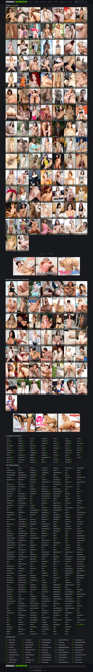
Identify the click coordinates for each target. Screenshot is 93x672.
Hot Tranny (11, 657)
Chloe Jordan (22, 552)
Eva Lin (32, 486)
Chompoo (21, 554)
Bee (8, 617)
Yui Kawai (80, 605)
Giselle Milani (33, 524)
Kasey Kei (45, 503)
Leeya (44, 580)
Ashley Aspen (10, 566)
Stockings (68, 462)
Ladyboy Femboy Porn (63, 652)
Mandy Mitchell (57, 472)
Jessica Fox (45, 468)
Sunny (79, 475)
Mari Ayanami (57, 482)
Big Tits (10, 462)
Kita (43, 547)
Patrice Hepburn (69, 507)
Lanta (44, 570)
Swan (79, 479)
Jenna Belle (33, 612)
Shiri (67, 610)
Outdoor (56, 443)
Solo (67, 457)
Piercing (56, 455)
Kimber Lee (45, 542)
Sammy (67, 575)
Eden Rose (21, 622)
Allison (9, 507)
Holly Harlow (33, 556)
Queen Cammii (69, 552)
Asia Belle (10, 570)
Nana (55, 568)
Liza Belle (44, 622)
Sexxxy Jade (68, 603)
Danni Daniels (22, 589)
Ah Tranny (11, 647)
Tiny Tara (80, 517)
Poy (66, 542)
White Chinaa (80, 577)
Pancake (68, 493)
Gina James (33, 521)
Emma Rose (21, 633)
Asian (9, 441)
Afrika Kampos (11, 479)
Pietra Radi (68, 526)
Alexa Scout (10, 491)
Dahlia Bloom (22, 577)
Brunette (21, 448)
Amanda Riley (10, 514)
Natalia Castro (57, 587)
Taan (79, 484)
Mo (54, 547)
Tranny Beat (61, 642)
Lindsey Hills (45, 612)
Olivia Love (68, 482)
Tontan (79, 519)
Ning (55, 622)
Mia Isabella (57, 517)
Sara (67, 587)
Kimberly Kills (45, 545)
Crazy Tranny (12, 640)
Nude (44, 462)
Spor (67, 633)
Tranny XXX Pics (79, 647)
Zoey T (79, 622)
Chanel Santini (22, 540)
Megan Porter (57, 503)
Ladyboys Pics (28, 647)
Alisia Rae (10, 503)
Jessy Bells (45, 470)
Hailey (32, 542)
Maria (55, 486)
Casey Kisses (22, 531)
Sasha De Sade (69, 594)
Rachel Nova (68, 559)
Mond (55, 549)
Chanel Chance (22, 535)
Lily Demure (45, 610)
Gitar (32, 526)
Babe (9, 448)
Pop (66, 540)
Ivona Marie (33, 577)
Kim (43, 538)
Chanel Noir (21, 538)
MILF (43, 459)
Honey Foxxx (33, 568)
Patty (67, 510)
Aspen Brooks (10, 573)
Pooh (67, 538)
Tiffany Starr (81, 514)
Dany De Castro (22, 591)
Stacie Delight (80, 468)
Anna (9, 549)
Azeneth (9, 594)
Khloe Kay (45, 535)
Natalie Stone (56, 596)
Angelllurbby (10, 547)
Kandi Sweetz (45, 491)
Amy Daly (9, 531)
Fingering (33, 445)
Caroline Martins (22, 526)
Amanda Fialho (11, 512)
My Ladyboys (45, 649)
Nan (55, 566)
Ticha (79, 510)
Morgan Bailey (57, 552)
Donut (20, 612)
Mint (55, 540)
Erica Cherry (33, 470)
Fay (31, 500)
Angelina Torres (11, 545)
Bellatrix (9, 631)
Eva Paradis (33, 491)
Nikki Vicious (56, 615)
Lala (43, 568)
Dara (20, 596)
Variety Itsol (80, 549)
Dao (20, 594)
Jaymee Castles (34, 608)
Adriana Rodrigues (12, 475)
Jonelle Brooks (46, 482)
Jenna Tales (33, 622)
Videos (56, 1)
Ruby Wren (68, 566)
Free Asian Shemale (46, 657)
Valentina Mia (80, 531)
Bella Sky (9, 629)
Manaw (55, 470)
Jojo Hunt (44, 479)
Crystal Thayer (22, 575)
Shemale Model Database (64, 647)
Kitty (43, 549)
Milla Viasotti (57, 528)
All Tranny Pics (78, 652)
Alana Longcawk (11, 486)
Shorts (67, 445)
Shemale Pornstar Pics (80, 654)
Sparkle (67, 629)
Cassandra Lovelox (23, 533)
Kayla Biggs (45, 510)
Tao (78, 493)
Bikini (20, 438)
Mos (55, 554)
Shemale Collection (29, 654)
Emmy (32, 468)
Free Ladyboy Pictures (14, 654)
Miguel (55, 526)
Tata (78, 496)
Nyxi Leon (68, 477)
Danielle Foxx (22, 587)
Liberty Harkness (46, 601)
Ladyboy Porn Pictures (63, 640)
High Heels (45, 438)
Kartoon (44, 500)
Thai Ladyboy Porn (79, 640)
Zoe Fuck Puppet (81, 619)
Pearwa (67, 519)
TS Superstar (28, 640)
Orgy (55, 441)
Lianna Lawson (46, 598)
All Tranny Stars (12, 649)
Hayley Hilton (33, 549)
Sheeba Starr (69, 605)
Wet (78, 455)
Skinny (68, 448)
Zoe (78, 617)
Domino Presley (22, 610)
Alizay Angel (10, 505)
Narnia (55, 580)
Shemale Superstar (37, 670)
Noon (55, 633)
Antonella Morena (11, 556)
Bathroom (10, 452)
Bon (20, 491)
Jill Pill (44, 475)
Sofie (67, 622)
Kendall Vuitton (45, 528)
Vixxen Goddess (81, 570)
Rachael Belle (69, 556)
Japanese (45, 443)
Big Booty (10, 457)
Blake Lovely (21, 486)
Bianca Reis (21, 472)
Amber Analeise (11, 519)
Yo (78, 598)
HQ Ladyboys (61, 649)
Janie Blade (33, 598)
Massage (44, 455)
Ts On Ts (80, 448)
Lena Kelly (45, 587)
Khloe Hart (45, 533)
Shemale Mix (12, 642)
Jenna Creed (33, 615)
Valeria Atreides (81, 535)
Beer (8, 619)
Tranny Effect (45, 644)
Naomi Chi (56, 577)
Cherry (20, 547)
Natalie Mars (57, 594)
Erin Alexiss (33, 475)
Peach (67, 514)
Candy (20, 517)
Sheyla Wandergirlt (70, 608)
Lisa (43, 615)
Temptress (80, 500)
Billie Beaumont (22, 477)
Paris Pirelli (68, 503)
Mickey (55, 521)
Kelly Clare (45, 517)
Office (55, 438)
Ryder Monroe (69, 570)
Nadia (55, 559)
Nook (55, 631)
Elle (19, 626)
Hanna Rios (33, 545)
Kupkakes (45, 556)
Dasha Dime (21, 598)
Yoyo (78, 603)
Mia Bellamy (56, 514)
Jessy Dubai (45, 472)
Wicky (78, 580)
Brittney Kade (22, 496)
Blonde (21, 441)
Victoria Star (80, 563)
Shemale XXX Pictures (80, 642)
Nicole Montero (57, 608)
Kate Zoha (45, 507)
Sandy (67, 580)
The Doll (79, 503)
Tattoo (79, 438)
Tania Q (79, 491)
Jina (43, 477)
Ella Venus (21, 624)
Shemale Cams (63, 1)
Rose (67, 563)
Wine (79, 582)
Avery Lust (10, 591)
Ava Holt (9, 587)
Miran (55, 545)
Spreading (68, 459)
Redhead (68, 441)
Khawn (44, 531)
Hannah (32, 547)
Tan (78, 489)
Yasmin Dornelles (81, 594)
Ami (8, 521)
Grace (32, 531)
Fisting (32, 448)
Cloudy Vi (21, 570)
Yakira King (80, 589)
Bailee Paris (10, 598)
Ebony (21, 462)
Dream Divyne (22, 615)
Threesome (80, 443)
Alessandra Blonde (12, 489)
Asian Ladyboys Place (63, 662)
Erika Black (33, 472)
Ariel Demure (10, 559)
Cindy (20, 561)
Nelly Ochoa (56, 603)
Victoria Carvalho (81, 556)
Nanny (55, 573)
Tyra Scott (80, 524)
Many (55, 475)
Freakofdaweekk (34, 510)
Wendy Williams (81, 575)
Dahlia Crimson (22, 580)
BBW (9, 455)
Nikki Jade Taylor (58, 610)
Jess (31, 629)
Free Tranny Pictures (46, 647)
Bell (8, 622)
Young (79, 457)
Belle (8, 633)
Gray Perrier (33, 535)
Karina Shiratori (46, 496)
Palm (67, 489)
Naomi (55, 575)
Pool (55, 457)
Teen (79, 441)
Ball (8, 605)
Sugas (79, 470)
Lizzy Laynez (45, 624)
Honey (32, 566)
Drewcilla (21, 617)
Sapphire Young (69, 584)
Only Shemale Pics (62, 657)
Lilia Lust (44, 603)
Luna (43, 631)
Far (31, 498)
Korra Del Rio (45, 552)
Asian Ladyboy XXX (79, 649)
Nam (55, 563)
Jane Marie (33, 596)
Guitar (32, 540)
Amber (9, 517)
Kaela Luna (45, 486)
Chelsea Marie (22, 545)
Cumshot (21, 455)
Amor (9, 526)
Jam (32, 591)
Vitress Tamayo (81, 566)
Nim (55, 617)
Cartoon (20, 528)
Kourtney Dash (46, 554)
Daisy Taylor (21, 584)
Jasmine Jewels (35, 603)
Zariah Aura (80, 615)
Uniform (80, 450)
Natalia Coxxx (57, 589)
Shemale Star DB (13, 652)
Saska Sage (68, 596)
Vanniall (79, 547)
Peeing (55, 452)
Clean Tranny (78, 657)
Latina (44, 448)
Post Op (55, 462)
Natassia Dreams (58, 598)
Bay (8, 615)
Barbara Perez (11, 612)
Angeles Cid (10, 540)
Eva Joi (32, 484)
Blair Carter (21, 484)
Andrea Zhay (10, 535)
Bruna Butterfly (22, 503)
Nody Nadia (56, 624)
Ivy (31, 582)
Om (66, 484)
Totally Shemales (13, 659)
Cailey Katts (21, 512)
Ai (8, 482)
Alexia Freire (10, 493)
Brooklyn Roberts (23, 498)
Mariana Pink (57, 493)
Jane (31, 594)
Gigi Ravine (33, 519)
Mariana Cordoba (58, 491)
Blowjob (21, 443)
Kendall (44, 521)
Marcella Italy (57, 479)
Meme (55, 512)
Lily (43, 608)
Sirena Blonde (68, 612)
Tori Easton (80, 521)
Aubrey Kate (10, 577)
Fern (31, 503)
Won (78, 587)
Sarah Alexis (68, 589)
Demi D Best (21, 603)
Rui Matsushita (69, 568)
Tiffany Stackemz (81, 512)
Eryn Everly (33, 482)
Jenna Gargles (34, 617)
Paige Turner (68, 486)
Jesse (32, 631)
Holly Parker (33, 559)
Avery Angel (10, 589)
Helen (32, 552)
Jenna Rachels (34, 619)
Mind (55, 535)
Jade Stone (33, 587)
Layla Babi (45, 573)
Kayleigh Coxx (45, 512)
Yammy (79, 591)
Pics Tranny (28, 662)
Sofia (67, 617)
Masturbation (46, 457)
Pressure (67, 545)
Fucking (33, 450)
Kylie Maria (45, 561)
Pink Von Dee (68, 528)
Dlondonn (21, 608)
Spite (67, 631)
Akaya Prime (10, 484)
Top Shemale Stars (46, 640)
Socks (67, 455)
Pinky (67, 531)
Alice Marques (10, 500)
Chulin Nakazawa (23, 556)
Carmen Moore (22, 524)
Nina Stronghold (57, 619)
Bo (19, 489)
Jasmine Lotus (34, 605)
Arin (8, 561)
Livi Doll (44, 619)
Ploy (67, 533)
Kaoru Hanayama (46, 493)
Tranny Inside (78, 659)
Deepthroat (21, 457)
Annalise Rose (10, 554)
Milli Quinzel (56, 531)
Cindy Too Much (22, 563)
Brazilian (21, 445)
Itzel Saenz (33, 575)
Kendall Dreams (46, 524)
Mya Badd (56, 556)
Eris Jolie (33, 477)
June (43, 484)
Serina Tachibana (70, 601)
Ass (9, 443)
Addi (8, 468)
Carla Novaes (22, 521)
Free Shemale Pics (62, 654)
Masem (55, 498)
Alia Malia (9, 496)
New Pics (37, 1)
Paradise (68, 498)
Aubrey (9, 575)
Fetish (32, 443)
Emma (20, 631)
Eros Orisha (33, 479)
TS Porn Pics (12, 644)
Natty (55, 601)
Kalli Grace (45, 489)
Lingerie (44, 452)
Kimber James (46, 540)
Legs (44, 450)
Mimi (55, 533)
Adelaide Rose (11, 470)
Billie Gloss (21, 479)
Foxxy (32, 505)
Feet (31, 441)
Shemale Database (46, 642)
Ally (8, 510)
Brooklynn (21, 500)
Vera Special (80, 554)
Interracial (45, 441)
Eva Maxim (33, 489)
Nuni (67, 470)
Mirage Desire (57, 542)
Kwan (44, 559)
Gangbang (33, 452)
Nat (54, 582)
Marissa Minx (57, 496)
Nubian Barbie (69, 468)
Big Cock (10, 459)
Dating (70, 1)
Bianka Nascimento (23, 475)
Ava (8, 584)
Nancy (55, 570)
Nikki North (56, 612)
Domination (21, 459)
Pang (67, 496)
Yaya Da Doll (80, 596)
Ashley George (11, 568)
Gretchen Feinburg (34, 538)
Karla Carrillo (45, 498)
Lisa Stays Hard (46, 617)
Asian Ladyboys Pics (46, 659)
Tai (78, 486)
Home (31, 1)
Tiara (79, 505)
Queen (67, 549)
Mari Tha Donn (57, 484)
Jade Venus (33, 589)
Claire (20, 566)
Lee (43, 577)
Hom (32, 563)
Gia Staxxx (33, 514)
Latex (44, 445)
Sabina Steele (69, 573)
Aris (8, 563)
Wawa (79, 573)
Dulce (20, 619)
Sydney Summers (81, 482)
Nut (66, 472)
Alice (8, 498)
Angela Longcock (11, 538)
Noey (55, 626)
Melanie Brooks (57, 507)
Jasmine (33, 601)
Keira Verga (45, 514)
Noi (54, 629)
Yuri (78, 610)
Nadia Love (56, 561)
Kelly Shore (45, 519)
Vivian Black (80, 568)
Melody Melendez (57, 510)
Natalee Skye (57, 584)
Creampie (21, 450)
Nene (55, 605)
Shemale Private (29, 642)
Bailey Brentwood (11, 601)
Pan (66, 491)
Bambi (9, 610)
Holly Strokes (33, 561)
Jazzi (32, 610)
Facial (32, 438)
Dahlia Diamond (22, 582)
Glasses (32, 457)
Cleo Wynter (21, 568)
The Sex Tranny (78, 662)
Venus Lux (80, 552)
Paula (67, 512)
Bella (8, 624)
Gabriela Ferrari (34, 512)
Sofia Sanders (68, 619)
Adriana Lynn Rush (12, 472)
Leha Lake (44, 582)
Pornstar (56, 459)
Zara (78, 612)
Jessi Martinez (34, 633)
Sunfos (79, 472)
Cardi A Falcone (22, 519)
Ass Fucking (10, 445)
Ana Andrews (10, 533)
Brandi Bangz (22, 493)
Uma (78, 526)
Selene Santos (69, 598)
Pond (67, 535)
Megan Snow (57, 505)
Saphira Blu (68, 582)
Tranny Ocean (45, 652)
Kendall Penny (46, 526)
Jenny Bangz (33, 626)
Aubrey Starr (10, 580)
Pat (66, 505)
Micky (55, 524)
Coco (20, 573)
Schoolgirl (68, 443)
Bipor (20, 482)
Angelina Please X (11, 542)
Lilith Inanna (45, 605)
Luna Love (45, 633)
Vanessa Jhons (81, 540)
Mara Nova (56, 477)
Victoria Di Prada (81, 559)
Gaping (32, 455)
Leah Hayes (45, 575)
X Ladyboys (28, 652)
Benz (20, 470)
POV (67, 438)
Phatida (67, 524)
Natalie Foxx (56, 591)
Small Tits (68, 452)
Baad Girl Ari (10, 596)
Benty (20, 468)
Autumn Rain (10, 582)
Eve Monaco (33, 493)
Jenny (32, 624)
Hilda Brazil (33, 554)
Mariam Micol (57, 489)
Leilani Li (44, 584)
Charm (20, 542)
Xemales (27, 657)
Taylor (79, 498)
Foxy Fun (32, 507)
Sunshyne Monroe (82, 477)
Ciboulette (21, 559)
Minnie (55, 538)
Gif (31, 517)
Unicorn (79, 528)
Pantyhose (56, 448)
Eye (31, 496)
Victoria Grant (80, 561)
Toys (79, 445)
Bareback (10, 450)
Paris (67, 500)
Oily (66, 479)
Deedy (20, 601)
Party (55, 450)
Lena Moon (45, 589)
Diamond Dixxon (22, 605)
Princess (67, 547)
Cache (20, 510)
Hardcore (33, 462)
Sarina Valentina (70, 591)
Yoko (79, 601)
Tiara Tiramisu (81, 507)
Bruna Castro (22, 505)
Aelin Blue (10, 477)
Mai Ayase (56, 468)
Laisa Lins (45, 566)
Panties (56, 445)
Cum (20, 452)
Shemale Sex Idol (79, 644)
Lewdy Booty (45, 591)
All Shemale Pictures (30, 649)
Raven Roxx (68, 561)
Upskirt (79, 452)
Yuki (78, 608)
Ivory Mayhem (34, 580)
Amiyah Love (10, 524)
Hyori (32, 570)
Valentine (80, 533)
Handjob (33, 459)
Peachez (68, 517)
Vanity (79, 545)
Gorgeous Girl (34, 528)
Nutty (67, 475)
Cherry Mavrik (22, 549)
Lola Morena (45, 626)
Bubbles (20, 507)
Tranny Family (61, 644)
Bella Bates (10, 626)
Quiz (67, 554)
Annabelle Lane (11, 552)
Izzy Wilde (33, 584)
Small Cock (68, 450)
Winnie (79, 584)
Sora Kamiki (68, 626)
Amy (8, 528)
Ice (31, 573)
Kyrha (44, 563)
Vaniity (79, 542)
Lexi (43, 594)
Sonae (67, 624)
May (55, 500)
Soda (66, 615)
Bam (8, 608)
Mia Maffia (56, 519)
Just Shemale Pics (29, 659)
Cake (20, 514)
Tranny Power (61, 659)
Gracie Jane (33, 533)
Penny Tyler (68, 521)
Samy (67, 577)
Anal (9, 438)
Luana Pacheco (46, 629)
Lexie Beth (45, 596)
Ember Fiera (21, 629)
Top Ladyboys (45, 662)
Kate (43, 505)
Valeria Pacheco (81, 538)
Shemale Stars (12, 662)
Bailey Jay (10, 603)
